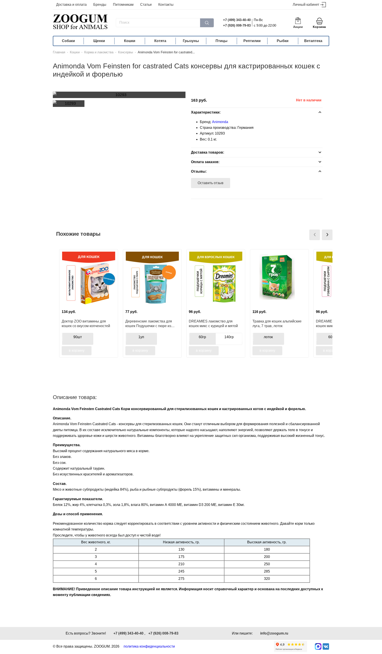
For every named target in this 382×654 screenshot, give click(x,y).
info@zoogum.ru (274, 633)
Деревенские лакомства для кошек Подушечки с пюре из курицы (148, 323)
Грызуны (191, 41)
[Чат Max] (318, 646)
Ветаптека (313, 41)
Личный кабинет (306, 4)
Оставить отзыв (210, 183)
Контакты (166, 4)
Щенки (99, 41)
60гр (202, 337)
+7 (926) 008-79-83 (237, 25)
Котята (160, 41)
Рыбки (282, 41)
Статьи (146, 4)
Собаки (68, 41)
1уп (141, 337)
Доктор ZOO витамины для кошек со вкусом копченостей (86, 323)
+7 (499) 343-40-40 (237, 20)
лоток (268, 337)
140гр (229, 337)
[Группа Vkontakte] (326, 646)
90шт (77, 337)
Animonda (220, 122)
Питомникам (123, 4)
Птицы (221, 41)
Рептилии (252, 41)
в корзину (76, 350)
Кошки (129, 41)
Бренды (99, 4)
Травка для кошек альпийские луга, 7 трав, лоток (277, 323)
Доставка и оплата (71, 4)
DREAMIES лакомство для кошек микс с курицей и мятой (213, 323)
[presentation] (314, 235)
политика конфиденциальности (149, 646)
